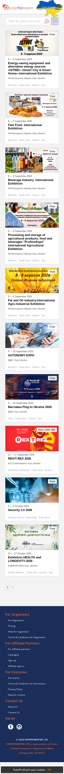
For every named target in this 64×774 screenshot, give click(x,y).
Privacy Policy (15, 689)
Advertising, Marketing (19, 470)
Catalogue (13, 654)
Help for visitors (16, 694)
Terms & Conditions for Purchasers (27, 683)
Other (10, 418)
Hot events (14, 677)
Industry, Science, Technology (22, 517)
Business (12, 85)
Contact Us (14, 712)
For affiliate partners (19, 649)
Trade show (24, 85)
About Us (13, 706)
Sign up (12, 660)
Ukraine (35, 85)
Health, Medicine (16, 572)
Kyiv (43, 85)
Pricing (11, 625)
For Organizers (16, 620)
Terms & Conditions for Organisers (27, 637)
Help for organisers (18, 631)
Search (46, 21)
